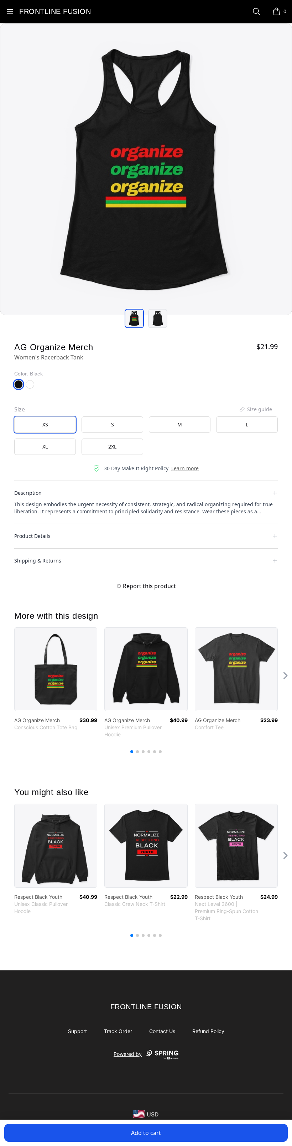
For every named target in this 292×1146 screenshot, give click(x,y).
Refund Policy (208, 1031)
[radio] (45, 424)
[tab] (134, 318)
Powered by (128, 1054)
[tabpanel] (146, 169)
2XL (112, 446)
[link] (56, 669)
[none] (255, 409)
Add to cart (146, 1133)
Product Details (32, 536)
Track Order (118, 1031)
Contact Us (162, 1031)
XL (45, 446)
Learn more (185, 468)
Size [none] (19, 409)
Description (28, 492)
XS (45, 424)
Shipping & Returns (37, 560)
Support (77, 1031)
